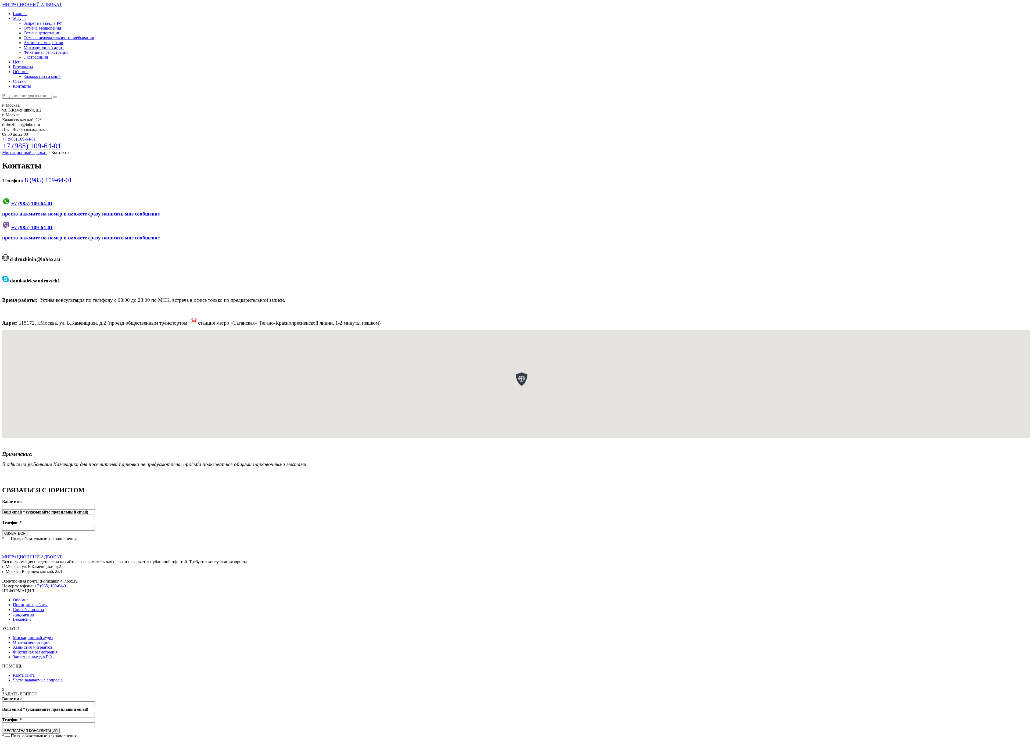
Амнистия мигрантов (43, 42)
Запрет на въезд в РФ (43, 23)
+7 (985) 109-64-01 (19, 139)
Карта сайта (24, 675)
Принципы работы (30, 604)
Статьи (19, 81)
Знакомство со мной (42, 76)
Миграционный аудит (44, 47)
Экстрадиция (36, 57)
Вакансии (22, 619)
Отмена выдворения (42, 28)
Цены (18, 62)
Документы (23, 614)
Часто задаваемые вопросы (37, 680)
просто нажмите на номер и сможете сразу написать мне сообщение (81, 214)
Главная (20, 13)
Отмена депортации (42, 33)
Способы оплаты (28, 609)
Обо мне (20, 71)
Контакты (22, 86)
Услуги (19, 18)
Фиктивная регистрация (46, 52)
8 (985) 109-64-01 (48, 180)
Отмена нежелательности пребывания (59, 37)
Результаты (23, 66)
